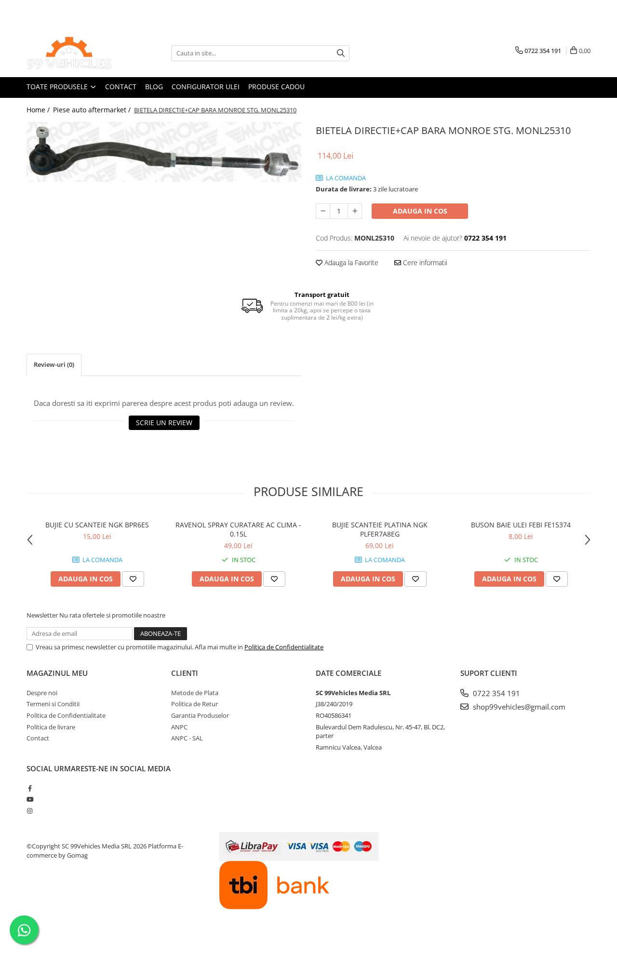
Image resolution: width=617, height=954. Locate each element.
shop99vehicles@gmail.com (518, 707)
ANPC (179, 727)
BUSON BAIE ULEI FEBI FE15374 (521, 524)
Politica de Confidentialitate (283, 647)
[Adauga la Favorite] (133, 579)
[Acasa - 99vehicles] (75, 53)
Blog (154, 86)
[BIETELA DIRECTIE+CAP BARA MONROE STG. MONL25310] (164, 152)
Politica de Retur (194, 703)
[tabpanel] (164, 152)
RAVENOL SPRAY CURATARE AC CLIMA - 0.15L (238, 529)
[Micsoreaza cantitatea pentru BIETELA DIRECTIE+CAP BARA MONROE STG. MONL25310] (323, 211)
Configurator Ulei (206, 86)
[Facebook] (30, 788)
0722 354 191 (495, 693)
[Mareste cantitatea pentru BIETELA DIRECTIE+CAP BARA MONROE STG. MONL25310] (355, 211)
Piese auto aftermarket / (93, 109)
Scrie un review (164, 422)
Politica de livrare (51, 727)
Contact (120, 86)
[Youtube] (30, 799)
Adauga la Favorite (350, 262)
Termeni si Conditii (53, 703)
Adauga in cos (420, 210)
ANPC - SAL (187, 738)
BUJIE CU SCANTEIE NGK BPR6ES (97, 524)
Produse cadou (276, 86)
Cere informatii (424, 262)
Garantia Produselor (200, 715)
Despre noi (42, 692)
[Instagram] (30, 810)
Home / (39, 109)
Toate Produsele (58, 86)
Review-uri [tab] (54, 364)
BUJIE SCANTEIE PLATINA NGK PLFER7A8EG (380, 529)
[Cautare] (340, 53)
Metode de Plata (194, 692)
